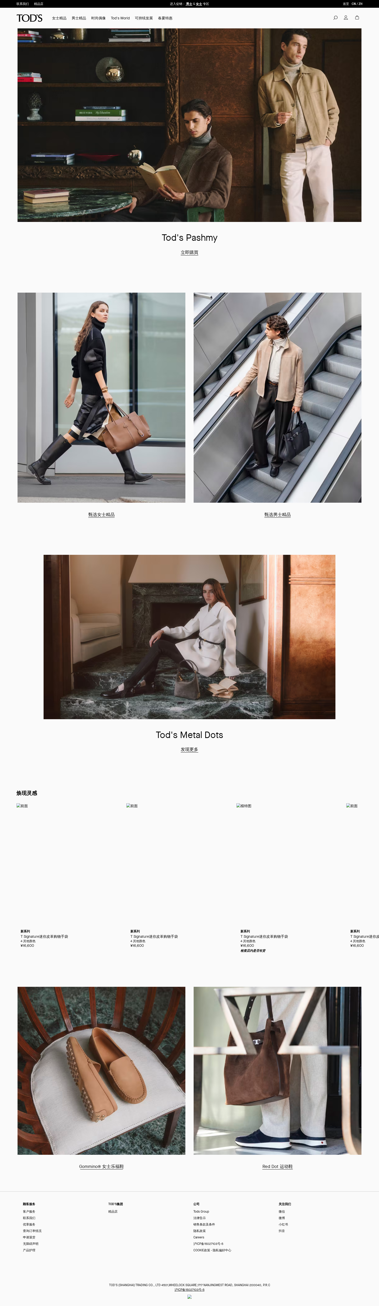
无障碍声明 (30, 1244)
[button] (335, 17)
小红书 (283, 1225)
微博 (282, 1218)
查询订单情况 (32, 1231)
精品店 (38, 4)
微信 (282, 1212)
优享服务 (29, 1225)
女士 (199, 4)
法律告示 (199, 1218)
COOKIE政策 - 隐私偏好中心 (212, 1250)
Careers (198, 1237)
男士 (188, 4)
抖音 (282, 1231)
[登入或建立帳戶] (346, 17)
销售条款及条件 (204, 1225)
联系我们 (23, 4)
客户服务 (29, 1212)
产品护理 (29, 1250)
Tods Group (201, 1212)
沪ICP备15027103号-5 (208, 1244)
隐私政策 (199, 1231)
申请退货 (29, 1237)
